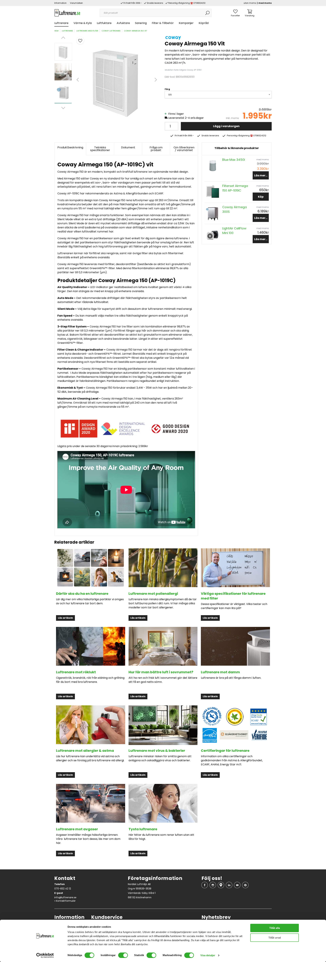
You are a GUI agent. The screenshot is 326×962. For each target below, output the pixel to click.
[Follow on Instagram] (213, 885)
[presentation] (63, 52)
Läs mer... (260, 175)
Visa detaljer (207, 955)
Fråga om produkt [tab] (156, 148)
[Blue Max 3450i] (212, 165)
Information (60, 3)
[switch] (123, 955)
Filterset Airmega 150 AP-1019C (235, 188)
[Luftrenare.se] (67, 13)
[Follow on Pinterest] (245, 885)
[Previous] (63, 37)
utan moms (250, 3)
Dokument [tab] (128, 147)
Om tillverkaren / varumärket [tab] (184, 148)
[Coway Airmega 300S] (212, 213)
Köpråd (204, 23)
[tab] (63, 51)
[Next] (63, 108)
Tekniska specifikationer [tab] (100, 148)
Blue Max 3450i (233, 160)
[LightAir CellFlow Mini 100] (212, 234)
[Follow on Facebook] (205, 885)
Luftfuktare (104, 23)
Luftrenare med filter (87, 30)
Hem (56, 30)
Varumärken (76, 3)
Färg (167, 89)
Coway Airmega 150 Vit (135, 30)
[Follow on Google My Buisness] (221, 885)
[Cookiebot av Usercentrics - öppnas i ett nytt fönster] (45, 955)
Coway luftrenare (111, 30)
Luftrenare (61, 23)
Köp (261, 197)
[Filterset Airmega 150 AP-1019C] (212, 191)
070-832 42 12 (62, 888)
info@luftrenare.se (65, 897)
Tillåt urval (274, 937)
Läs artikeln (65, 618)
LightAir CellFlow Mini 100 (234, 230)
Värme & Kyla (83, 23)
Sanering (141, 23)
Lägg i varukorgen (226, 126)
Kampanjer (186, 23)
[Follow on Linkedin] (229, 885)
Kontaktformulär (66, 901)
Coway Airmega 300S (234, 209)
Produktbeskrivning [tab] (70, 147)
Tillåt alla (274, 927)
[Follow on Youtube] (237, 885)
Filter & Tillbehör (163, 23)
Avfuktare (123, 23)
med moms (265, 3)
